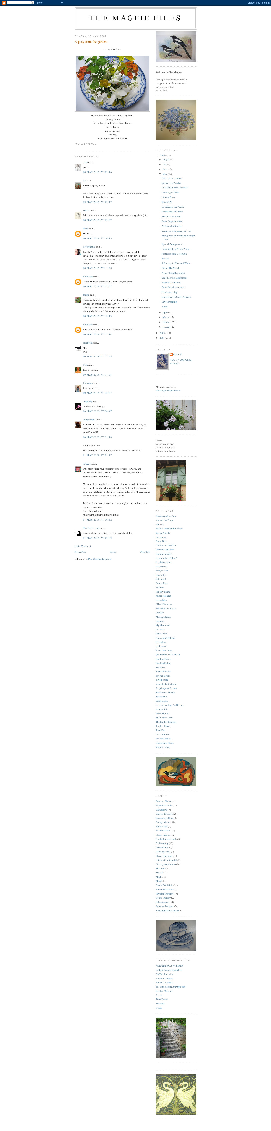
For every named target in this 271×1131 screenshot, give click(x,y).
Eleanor (160, 587)
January (167, 326)
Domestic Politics (164, 818)
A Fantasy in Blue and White (176, 263)
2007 (162, 337)
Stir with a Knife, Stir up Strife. (171, 986)
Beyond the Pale (164, 805)
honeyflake (161, 600)
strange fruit (162, 709)
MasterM (160, 868)
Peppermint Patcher (165, 637)
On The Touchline (165, 974)
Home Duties (162, 847)
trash (85, 162)
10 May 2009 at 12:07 (97, 286)
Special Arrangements (172, 244)
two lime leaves (163, 738)
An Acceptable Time (166, 516)
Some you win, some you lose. (176, 230)
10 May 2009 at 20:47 (97, 411)
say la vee (161, 667)
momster (160, 621)
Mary (85, 228)
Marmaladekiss (163, 616)
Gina (85, 364)
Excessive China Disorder (174, 187)
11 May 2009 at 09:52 (97, 538)
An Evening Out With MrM (169, 965)
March (166, 317)
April (165, 312)
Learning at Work (170, 192)
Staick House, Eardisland (174, 277)
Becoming (161, 537)
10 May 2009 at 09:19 (97, 202)
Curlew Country (164, 553)
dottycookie (89, 419)
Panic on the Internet (172, 178)
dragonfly (88, 401)
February (167, 322)
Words (159, 1007)
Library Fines (168, 197)
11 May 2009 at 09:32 (97, 519)
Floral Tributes (163, 834)
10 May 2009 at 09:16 (97, 172)
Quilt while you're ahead (168, 654)
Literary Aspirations (166, 864)
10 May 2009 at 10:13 (97, 238)
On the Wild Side (164, 885)
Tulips (165, 306)
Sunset (159, 995)
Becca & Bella (163, 532)
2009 (162, 155)
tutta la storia (162, 734)
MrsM (159, 881)
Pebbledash (161, 633)
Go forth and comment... (173, 287)
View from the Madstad (167, 910)
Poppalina (161, 642)
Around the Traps (164, 520)
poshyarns (161, 646)
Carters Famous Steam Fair (169, 970)
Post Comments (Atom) (99, 558)
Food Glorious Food (166, 839)
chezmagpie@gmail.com (168, 390)
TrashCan (160, 730)
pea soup (160, 629)
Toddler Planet (163, 726)
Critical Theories (164, 813)
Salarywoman (162, 902)
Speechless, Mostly (165, 692)
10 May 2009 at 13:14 (97, 334)
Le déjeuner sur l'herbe (173, 206)
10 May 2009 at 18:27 (97, 392)
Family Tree (162, 826)
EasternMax (162, 583)
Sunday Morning (164, 991)
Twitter (165, 258)
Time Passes (162, 999)
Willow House (163, 747)
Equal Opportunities (172, 221)
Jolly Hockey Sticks (166, 608)
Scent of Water (163, 671)
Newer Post (80, 551)
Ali (84, 180)
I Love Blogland (164, 855)
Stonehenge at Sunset (172, 211)
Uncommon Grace (165, 742)
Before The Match (171, 268)
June (165, 169)
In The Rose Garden (171, 182)
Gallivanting (162, 843)
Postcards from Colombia (174, 253)
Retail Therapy (163, 897)
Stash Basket (162, 700)
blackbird (88, 342)
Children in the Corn (166, 545)
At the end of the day (172, 226)
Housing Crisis (163, 851)
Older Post (145, 551)
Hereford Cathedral (171, 282)
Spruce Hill (161, 696)
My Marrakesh (163, 625)
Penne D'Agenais (164, 982)
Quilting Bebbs (163, 658)
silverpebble (89, 246)
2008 (162, 332)
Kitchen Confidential (166, 860)
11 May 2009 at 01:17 (97, 455)
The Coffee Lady (91, 528)
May (165, 174)
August (166, 159)
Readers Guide (163, 663)
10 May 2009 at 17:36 (97, 374)
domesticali (161, 566)
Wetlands (160, 1003)
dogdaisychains (163, 562)
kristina (87, 210)
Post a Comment (83, 546)
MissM (159, 872)
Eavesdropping (169, 301)
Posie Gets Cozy (164, 650)
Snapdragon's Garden (166, 688)
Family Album (163, 822)
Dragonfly (161, 574)
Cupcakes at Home (165, 549)
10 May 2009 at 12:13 (97, 316)
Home (113, 551)
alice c (177, 354)
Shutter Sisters (163, 675)
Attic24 (87, 463)
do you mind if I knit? (166, 558)
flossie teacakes (163, 595)
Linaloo (160, 612)
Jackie (86, 294)
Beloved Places (163, 801)
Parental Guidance (165, 889)
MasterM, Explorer (171, 216)
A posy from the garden (91, 41)
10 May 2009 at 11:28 (97, 268)
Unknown (88, 276)
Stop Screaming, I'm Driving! (170, 705)
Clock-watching (170, 292)
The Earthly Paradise (166, 721)
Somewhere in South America (176, 296)
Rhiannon (88, 383)
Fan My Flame (163, 591)
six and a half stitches (166, 684)
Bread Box (161, 541)
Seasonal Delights (165, 906)
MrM (158, 876)
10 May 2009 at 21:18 (97, 437)
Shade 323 (167, 202)
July (165, 164)
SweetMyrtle (162, 713)
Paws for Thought (164, 893)
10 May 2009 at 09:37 (97, 220)
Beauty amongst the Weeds (169, 528)
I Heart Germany (164, 604)
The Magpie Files (136, 17)
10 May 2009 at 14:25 (97, 356)
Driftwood (161, 579)
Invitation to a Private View (175, 248)
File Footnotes (163, 830)
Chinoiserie (161, 809)
